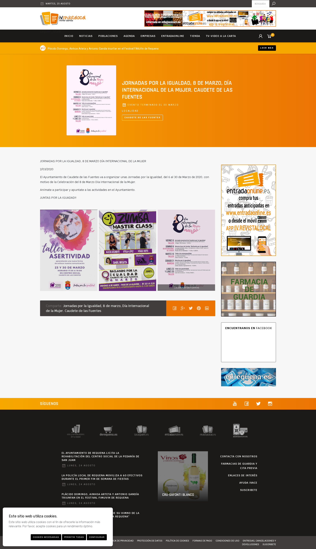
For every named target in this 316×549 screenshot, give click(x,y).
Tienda (195, 36)
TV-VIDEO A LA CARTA (221, 36)
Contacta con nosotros (238, 456)
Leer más (267, 48)
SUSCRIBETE (248, 490)
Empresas (148, 36)
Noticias (86, 36)
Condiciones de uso (227, 540)
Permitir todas (74, 537)
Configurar (97, 537)
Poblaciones (108, 36)
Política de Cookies (177, 540)
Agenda (129, 36)
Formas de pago (202, 540)
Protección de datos (149, 540)
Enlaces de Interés (242, 475)
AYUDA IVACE (248, 482)
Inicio (68, 36)
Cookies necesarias (46, 537)
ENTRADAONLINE (172, 36)
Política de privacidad (120, 540)
